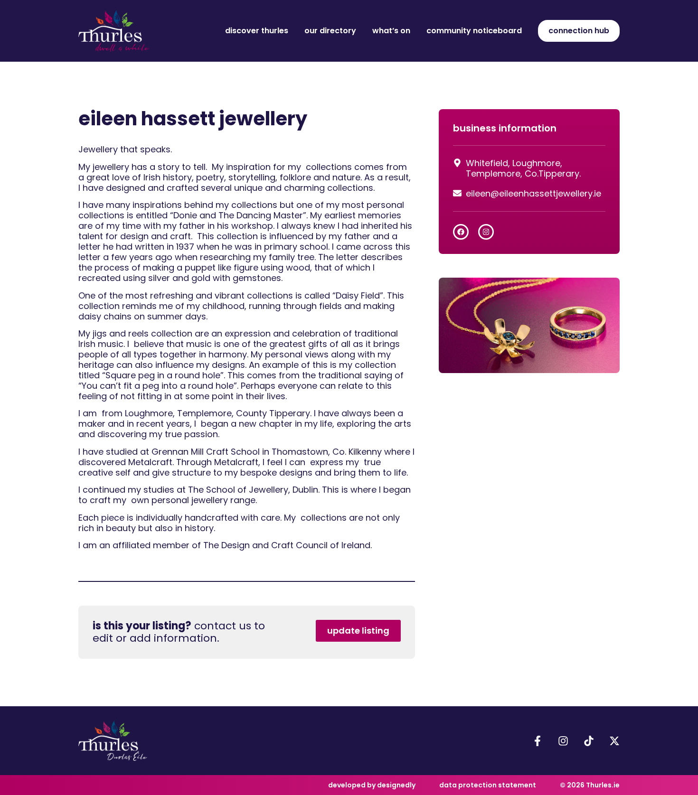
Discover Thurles (256, 30)
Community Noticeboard (474, 30)
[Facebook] (461, 232)
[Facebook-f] (537, 741)
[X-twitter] (614, 741)
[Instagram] (486, 232)
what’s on (391, 30)
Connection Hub (578, 30)
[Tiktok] (589, 741)
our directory (330, 30)
